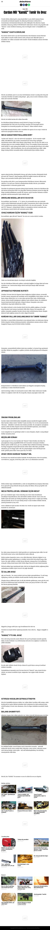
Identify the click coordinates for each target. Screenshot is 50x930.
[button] (2, 1)
